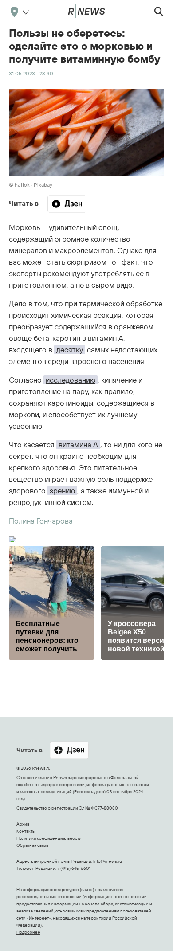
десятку (69, 349)
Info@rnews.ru (107, 861)
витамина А (78, 444)
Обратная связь (32, 845)
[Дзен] (66, 204)
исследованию (70, 379)
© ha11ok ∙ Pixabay (30, 184)
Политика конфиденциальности (49, 838)
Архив (22, 824)
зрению (62, 490)
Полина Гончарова (41, 520)
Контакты (25, 831)
